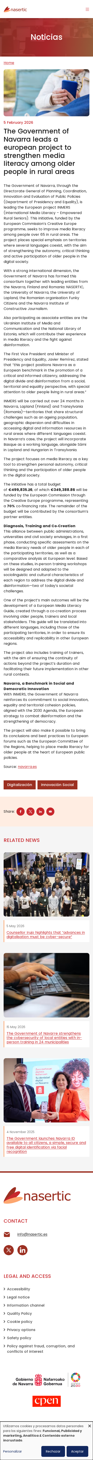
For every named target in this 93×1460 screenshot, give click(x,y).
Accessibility (18, 1289)
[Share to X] (30, 811)
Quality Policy (19, 1313)
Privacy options (21, 1329)
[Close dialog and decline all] (89, 1424)
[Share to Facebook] (20, 811)
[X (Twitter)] (9, 1250)
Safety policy (19, 1338)
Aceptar (77, 1451)
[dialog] (46, 1441)
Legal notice (18, 1297)
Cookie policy (19, 1321)
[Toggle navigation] (87, 9)
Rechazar (53, 1451)
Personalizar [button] (12, 1451)
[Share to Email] (50, 811)
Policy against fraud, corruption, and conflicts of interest (41, 1348)
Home (9, 62)
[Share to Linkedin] (40, 811)
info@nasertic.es (32, 1234)
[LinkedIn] (22, 1250)
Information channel (25, 1305)
